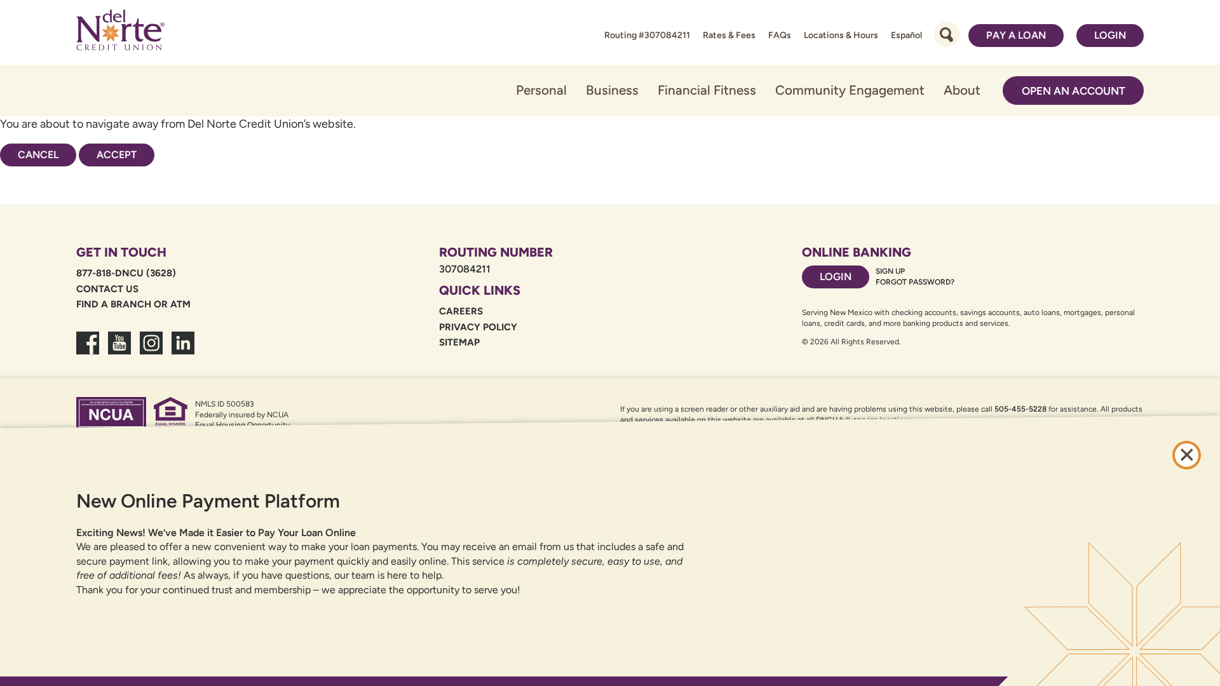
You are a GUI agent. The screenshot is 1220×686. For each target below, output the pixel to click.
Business (612, 90)
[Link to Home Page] (120, 32)
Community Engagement (850, 90)
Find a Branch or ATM (133, 304)
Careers (461, 311)
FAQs (779, 35)
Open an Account (1073, 90)
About (962, 90)
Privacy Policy (478, 327)
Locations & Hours (841, 35)
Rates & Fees (729, 35)
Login (1110, 35)
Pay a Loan (1016, 35)
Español (906, 35)
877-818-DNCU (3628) (126, 273)
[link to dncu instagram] (151, 351)
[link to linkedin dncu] (183, 351)
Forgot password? (915, 282)
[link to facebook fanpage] (87, 351)
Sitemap (459, 342)
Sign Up (890, 271)
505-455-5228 (1020, 409)
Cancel (38, 155)
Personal (541, 90)
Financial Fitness (707, 90)
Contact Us (107, 289)
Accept (117, 155)
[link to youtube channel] (119, 351)
